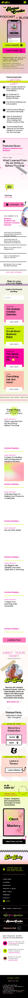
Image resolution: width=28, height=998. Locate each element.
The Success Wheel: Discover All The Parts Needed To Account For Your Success (15, 129)
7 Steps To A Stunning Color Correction (10, 604)
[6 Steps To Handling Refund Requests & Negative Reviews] (14, 471)
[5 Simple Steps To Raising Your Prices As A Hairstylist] (14, 508)
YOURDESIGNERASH (8, 989)
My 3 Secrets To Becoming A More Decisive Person (13, 96)
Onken (22, 990)
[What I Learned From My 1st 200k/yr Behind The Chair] (13, 177)
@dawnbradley (13, 943)
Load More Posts (14, 640)
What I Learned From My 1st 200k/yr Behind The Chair (15, 163)
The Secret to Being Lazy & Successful (16, 103)
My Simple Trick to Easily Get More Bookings (12, 265)
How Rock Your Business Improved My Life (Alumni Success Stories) (13, 234)
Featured (8, 197)
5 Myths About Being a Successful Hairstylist (15, 110)
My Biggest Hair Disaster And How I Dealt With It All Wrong (14, 567)
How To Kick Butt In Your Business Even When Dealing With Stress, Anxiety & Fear (15, 119)
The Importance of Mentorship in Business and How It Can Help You (12, 241)
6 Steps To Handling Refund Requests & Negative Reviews (13, 459)
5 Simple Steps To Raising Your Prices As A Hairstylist (13, 496)
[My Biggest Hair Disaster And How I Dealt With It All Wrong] (14, 579)
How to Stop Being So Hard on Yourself (12, 256)
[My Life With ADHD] (14, 544)
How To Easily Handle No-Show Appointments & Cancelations (16, 88)
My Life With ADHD (12, 530)
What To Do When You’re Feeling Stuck (12, 248)
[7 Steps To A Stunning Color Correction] (14, 616)
